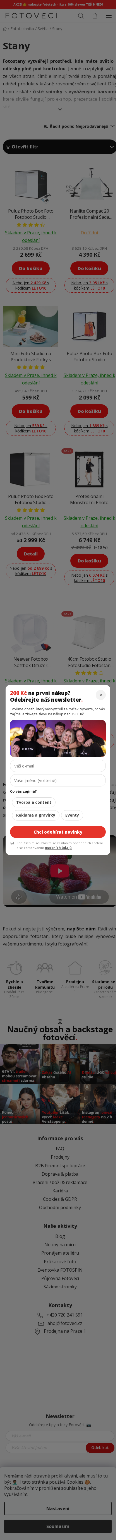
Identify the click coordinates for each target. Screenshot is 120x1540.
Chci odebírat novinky (57, 832)
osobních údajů (58, 848)
